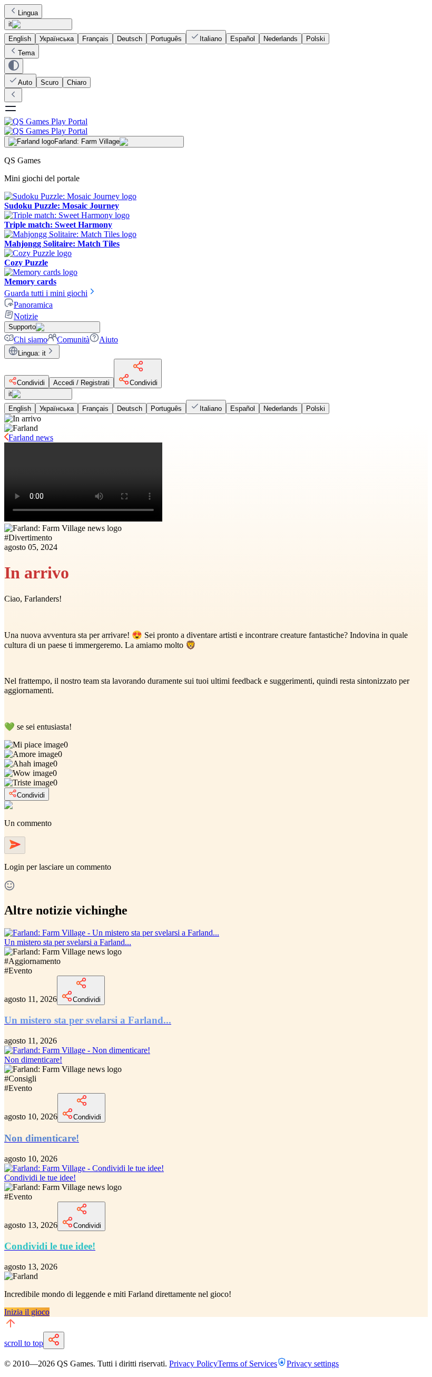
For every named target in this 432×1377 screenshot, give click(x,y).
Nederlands (280, 39)
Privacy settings (313, 1363)
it (10, 24)
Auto (25, 82)
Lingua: (32, 353)
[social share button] (53, 1340)
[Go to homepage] (216, 126)
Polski (315, 39)
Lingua (28, 13)
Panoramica (33, 304)
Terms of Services (247, 1363)
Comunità (73, 339)
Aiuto (108, 339)
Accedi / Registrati (81, 383)
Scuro (49, 82)
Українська (57, 39)
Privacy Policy (193, 1363)
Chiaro (76, 82)
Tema (26, 53)
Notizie (26, 316)
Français (95, 39)
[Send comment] (14, 845)
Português (166, 39)
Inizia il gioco (27, 1311)
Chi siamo (30, 339)
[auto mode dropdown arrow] (13, 66)
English (19, 39)
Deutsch (129, 39)
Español (242, 39)
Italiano (211, 39)
